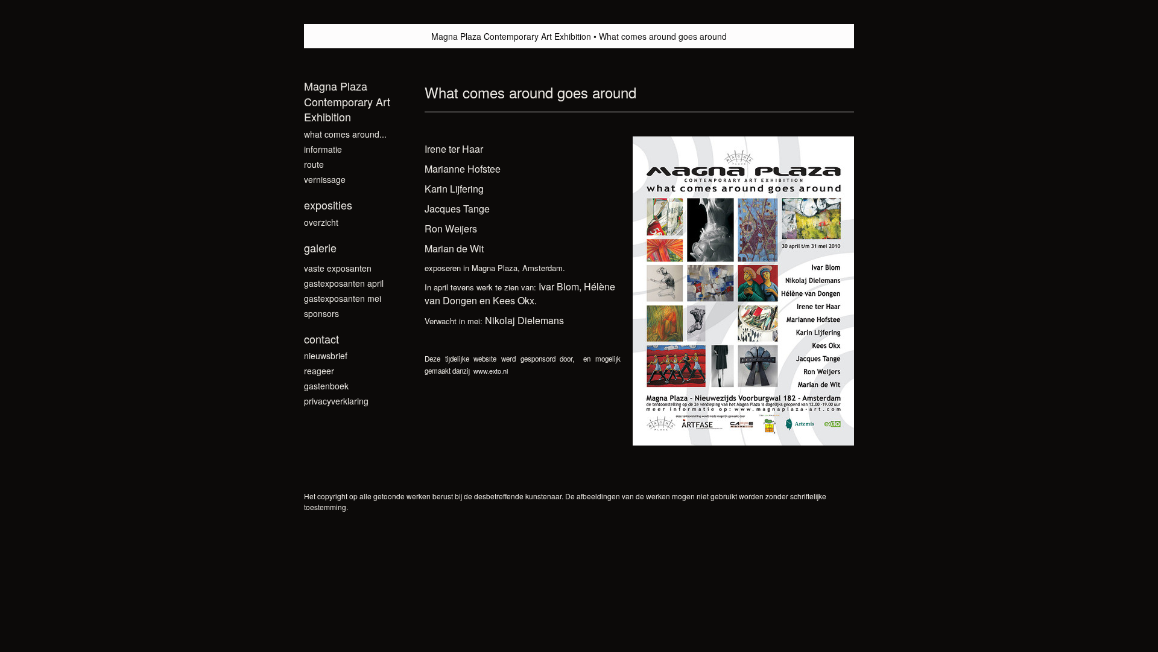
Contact (321, 339)
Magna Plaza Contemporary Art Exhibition (511, 36)
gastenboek (326, 386)
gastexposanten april (344, 283)
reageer (319, 371)
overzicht (321, 222)
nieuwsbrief (325, 356)
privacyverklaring (336, 401)
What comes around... (345, 134)
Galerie (320, 247)
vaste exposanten (338, 268)
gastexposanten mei (342, 298)
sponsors (321, 313)
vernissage (325, 179)
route (314, 164)
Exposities (328, 205)
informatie (323, 149)
